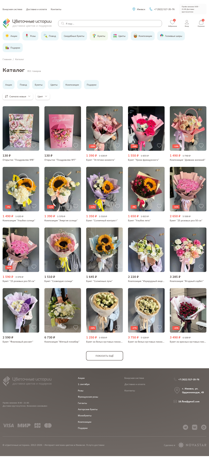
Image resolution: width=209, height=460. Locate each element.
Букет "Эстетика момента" (100, 159)
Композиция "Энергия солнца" (61, 220)
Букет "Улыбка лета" (139, 220)
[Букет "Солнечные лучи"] (104, 249)
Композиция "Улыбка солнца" (19, 220)
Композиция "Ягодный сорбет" (187, 281)
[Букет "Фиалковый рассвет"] (21, 310)
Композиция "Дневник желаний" (187, 159)
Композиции (84, 421)
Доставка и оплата (36, 9)
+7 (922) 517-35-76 (164, 9)
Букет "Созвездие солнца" (58, 281)
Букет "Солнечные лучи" (99, 281)
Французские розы (88, 396)
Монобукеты (85, 415)
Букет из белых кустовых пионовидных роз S (110, 341)
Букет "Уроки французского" (143, 159)
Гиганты (82, 403)
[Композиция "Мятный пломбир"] (62, 310)
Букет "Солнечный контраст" (102, 220)
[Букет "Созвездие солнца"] (62, 249)
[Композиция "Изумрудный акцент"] (146, 249)
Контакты (56, 9)
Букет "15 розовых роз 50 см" (19, 281)
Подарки (83, 428)
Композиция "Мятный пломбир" (62, 341)
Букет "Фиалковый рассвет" (18, 341)
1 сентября (83, 384)
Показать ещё (105, 356)
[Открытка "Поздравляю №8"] (21, 128)
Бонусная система (12, 9)
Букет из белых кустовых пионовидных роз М (153, 341)
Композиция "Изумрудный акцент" (147, 281)
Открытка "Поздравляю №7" (60, 159)
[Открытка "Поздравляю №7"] (62, 128)
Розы (80, 390)
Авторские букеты (88, 409)
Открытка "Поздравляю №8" (18, 159)
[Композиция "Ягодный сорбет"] (188, 249)
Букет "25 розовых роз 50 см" (186, 220)
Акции (81, 378)
